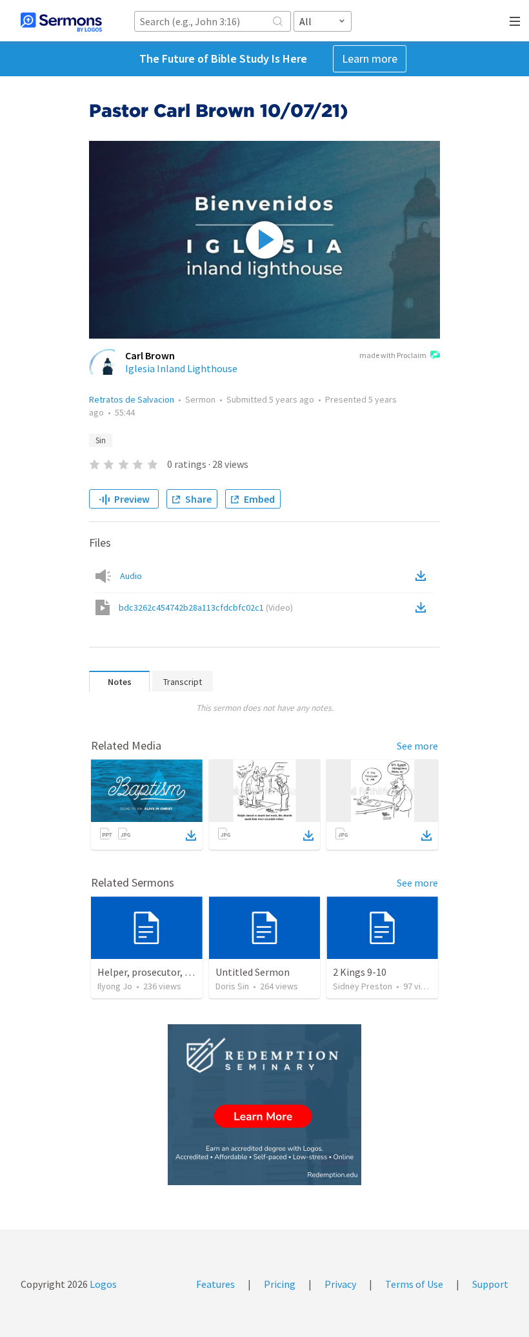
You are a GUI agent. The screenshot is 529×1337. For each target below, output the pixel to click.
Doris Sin (232, 986)
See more (417, 745)
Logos (102, 1284)
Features (215, 1284)
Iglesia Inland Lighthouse (181, 368)
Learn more (369, 58)
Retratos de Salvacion (131, 399)
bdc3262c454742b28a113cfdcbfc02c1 (206, 607)
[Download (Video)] (423, 607)
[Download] (191, 835)
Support (490, 1284)
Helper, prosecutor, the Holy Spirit (173, 971)
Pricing (279, 1284)
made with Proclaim (392, 355)
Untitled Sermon (252, 971)
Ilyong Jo (114, 986)
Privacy (340, 1284)
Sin (100, 440)
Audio (131, 576)
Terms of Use (414, 1284)
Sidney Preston (362, 986)
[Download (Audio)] (423, 575)
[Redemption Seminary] (264, 1104)
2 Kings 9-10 (359, 971)
